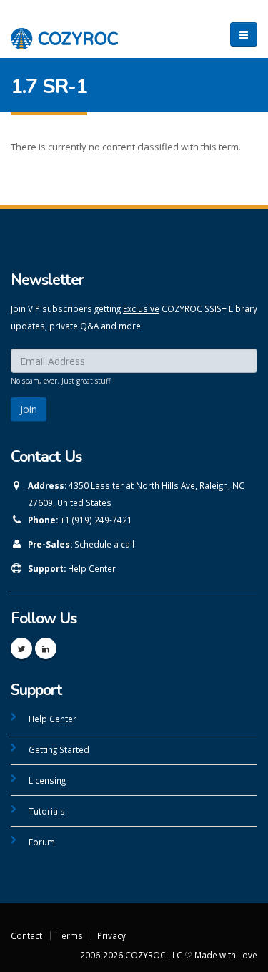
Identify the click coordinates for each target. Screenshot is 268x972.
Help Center (92, 568)
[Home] (64, 30)
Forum (42, 841)
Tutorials (47, 811)
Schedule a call (104, 544)
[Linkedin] (45, 648)
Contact (26, 935)
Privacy (111, 935)
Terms (69, 935)
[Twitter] (21, 648)
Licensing (47, 780)
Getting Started (59, 749)
